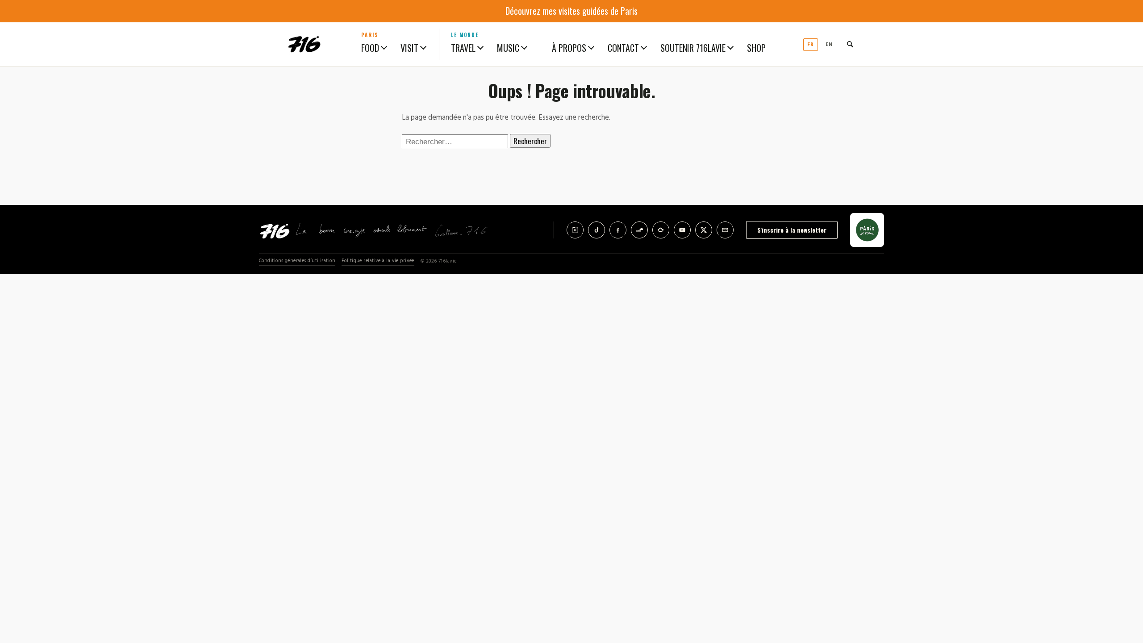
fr (810, 45)
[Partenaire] (867, 230)
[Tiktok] (596, 229)
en (829, 45)
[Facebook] (617, 229)
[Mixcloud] (660, 229)
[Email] (725, 229)
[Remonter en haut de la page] (1121, 586)
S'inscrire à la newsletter (791, 229)
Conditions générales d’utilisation (297, 261)
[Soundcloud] (639, 229)
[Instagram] (575, 229)
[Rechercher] (850, 44)
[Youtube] (682, 229)
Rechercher (530, 140)
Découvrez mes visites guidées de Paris (571, 10)
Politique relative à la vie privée (378, 261)
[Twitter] (703, 229)
